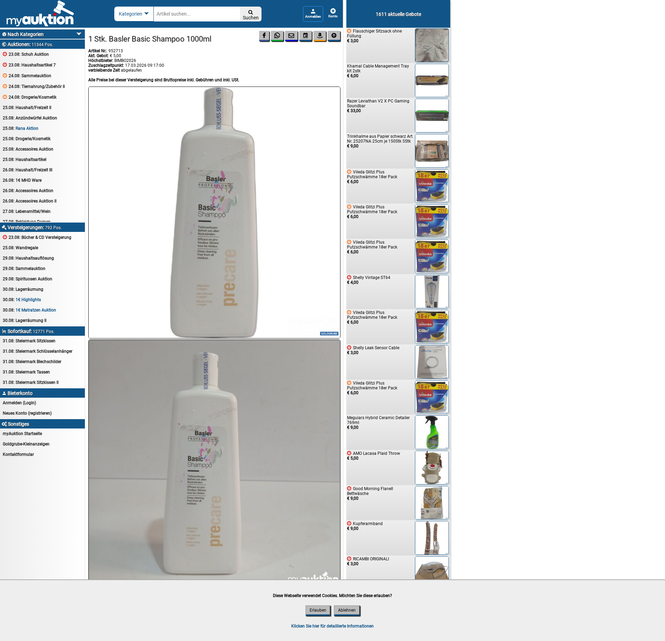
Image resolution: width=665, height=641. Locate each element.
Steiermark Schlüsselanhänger (37, 351)
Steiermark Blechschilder (32, 361)
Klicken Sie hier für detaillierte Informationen (332, 626)
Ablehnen (347, 610)
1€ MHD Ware (22, 180)
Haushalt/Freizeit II (27, 107)
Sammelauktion (27, 75)
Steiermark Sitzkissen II (31, 382)
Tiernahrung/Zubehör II (34, 86)
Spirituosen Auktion (27, 279)
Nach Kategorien (23, 34)
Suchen (251, 15)
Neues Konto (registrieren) (27, 413)
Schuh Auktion (26, 54)
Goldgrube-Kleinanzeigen (26, 444)
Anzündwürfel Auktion (30, 118)
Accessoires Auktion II (29, 201)
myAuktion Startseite (22, 433)
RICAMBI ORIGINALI (368, 561)
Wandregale (20, 247)
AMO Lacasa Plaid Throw (373, 456)
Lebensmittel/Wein (27, 211)
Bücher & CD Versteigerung (37, 237)
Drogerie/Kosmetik (29, 97)
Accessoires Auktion (28, 149)
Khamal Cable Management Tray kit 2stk (378, 71)
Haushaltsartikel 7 (29, 64)
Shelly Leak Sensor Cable (373, 350)
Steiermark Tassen (26, 372)
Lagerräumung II (24, 320)
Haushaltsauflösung (28, 258)
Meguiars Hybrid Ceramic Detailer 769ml (378, 422)
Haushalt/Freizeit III (27, 170)
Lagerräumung (23, 289)
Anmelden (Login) (19, 402)
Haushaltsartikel (24, 159)
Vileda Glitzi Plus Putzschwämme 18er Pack (372, 176)
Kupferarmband (365, 526)
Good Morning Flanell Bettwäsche (370, 493)
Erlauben (318, 610)
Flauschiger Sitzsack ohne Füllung (374, 35)
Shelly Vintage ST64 (368, 280)
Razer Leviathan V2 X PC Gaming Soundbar (378, 106)
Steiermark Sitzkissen (29, 340)
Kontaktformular (18, 454)
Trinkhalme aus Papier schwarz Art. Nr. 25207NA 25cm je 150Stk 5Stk (380, 141)
